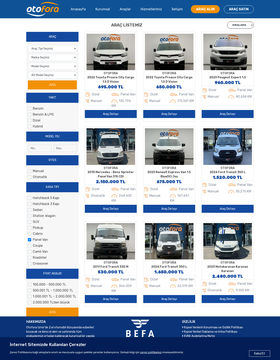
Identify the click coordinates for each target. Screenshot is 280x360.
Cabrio (38, 234)
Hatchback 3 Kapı (46, 204)
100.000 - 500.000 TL (49, 284)
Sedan (38, 210)
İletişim (177, 9)
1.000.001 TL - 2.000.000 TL (54, 296)
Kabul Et (259, 353)
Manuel (38, 171)
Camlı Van (40, 252)
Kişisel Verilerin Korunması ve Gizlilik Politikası (213, 327)
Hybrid (38, 126)
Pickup (38, 228)
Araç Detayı (110, 114)
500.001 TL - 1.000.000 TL (53, 290)
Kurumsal (103, 9)
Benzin (38, 108)
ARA (52, 85)
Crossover (40, 263)
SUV (36, 222)
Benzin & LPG (43, 114)
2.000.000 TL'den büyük (51, 302)
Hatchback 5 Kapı (46, 198)
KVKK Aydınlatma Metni (199, 336)
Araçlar (125, 9)
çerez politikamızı (151, 352)
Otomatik (40, 177)
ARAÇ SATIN (239, 9)
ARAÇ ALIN (205, 9)
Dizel (36, 120)
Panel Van (40, 240)
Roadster (40, 257)
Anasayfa (78, 9)
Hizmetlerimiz (151, 9)
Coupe (38, 246)
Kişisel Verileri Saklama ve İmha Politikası (210, 331)
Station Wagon (44, 216)
